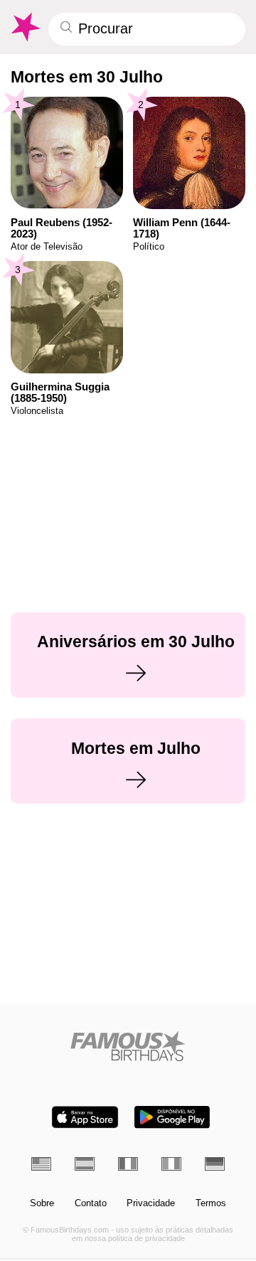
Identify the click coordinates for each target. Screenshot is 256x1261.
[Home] (128, 1046)
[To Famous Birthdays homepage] (24, 27)
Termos (211, 1203)
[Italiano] (171, 1163)
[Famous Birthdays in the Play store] (172, 1117)
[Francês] (128, 1163)
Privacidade (151, 1203)
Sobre (42, 1203)
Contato (91, 1203)
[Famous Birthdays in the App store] (85, 1117)
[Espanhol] (85, 1163)
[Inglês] (41, 1163)
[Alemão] (215, 1163)
